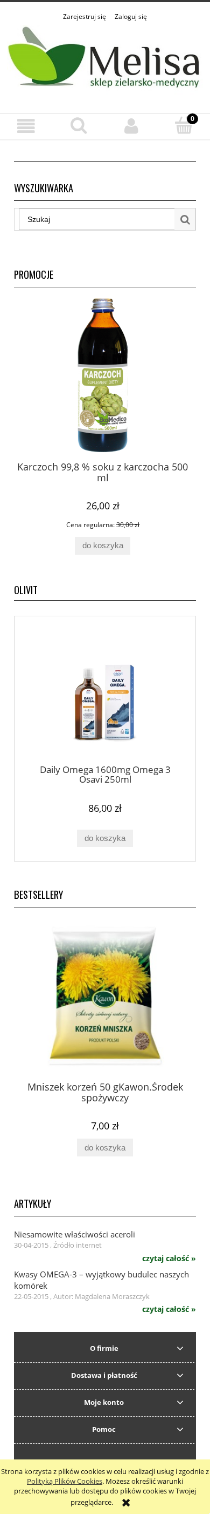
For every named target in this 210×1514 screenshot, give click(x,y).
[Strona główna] (105, 61)
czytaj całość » (169, 1258)
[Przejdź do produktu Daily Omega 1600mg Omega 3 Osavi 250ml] (105, 694)
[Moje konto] (131, 126)
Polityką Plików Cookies (64, 1481)
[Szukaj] (185, 219)
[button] (26, 126)
